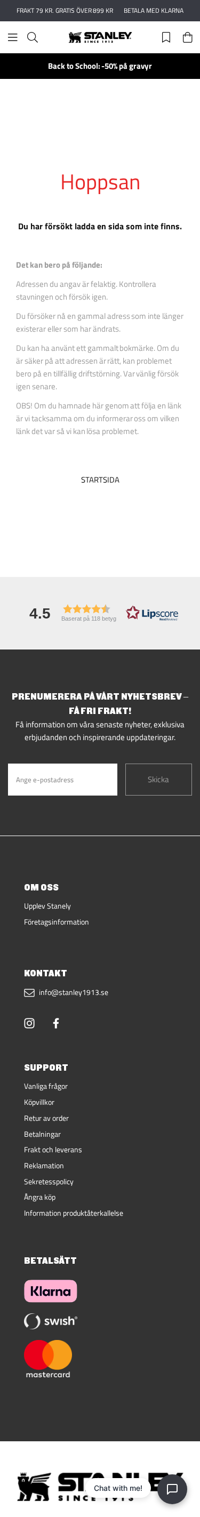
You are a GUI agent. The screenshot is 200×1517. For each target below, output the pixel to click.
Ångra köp (39, 1197)
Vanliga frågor (46, 1086)
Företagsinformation (56, 922)
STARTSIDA (100, 480)
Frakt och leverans (53, 1149)
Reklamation (44, 1165)
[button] (100, 613)
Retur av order (46, 1118)
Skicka (158, 779)
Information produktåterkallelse (73, 1213)
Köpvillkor (39, 1102)
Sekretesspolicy (49, 1181)
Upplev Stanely (47, 906)
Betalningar (42, 1134)
